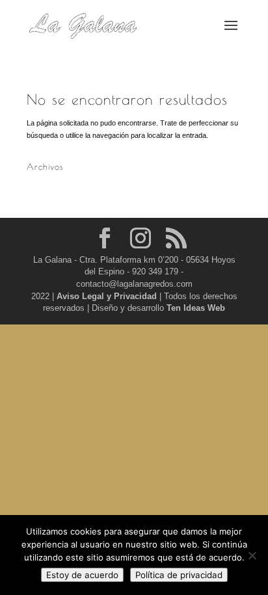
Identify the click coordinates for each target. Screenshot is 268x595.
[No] (251, 555)
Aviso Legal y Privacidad (108, 296)
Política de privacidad (178, 575)
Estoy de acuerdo (82, 575)
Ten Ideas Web (196, 308)
